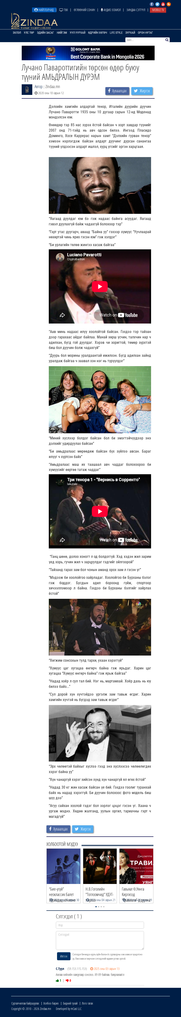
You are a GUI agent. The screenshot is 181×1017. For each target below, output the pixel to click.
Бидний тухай (70, 1003)
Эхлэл (17, 32)
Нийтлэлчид (45, 10)
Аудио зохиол (112, 10)
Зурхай (130, 32)
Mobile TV (158, 10)
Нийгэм (62, 32)
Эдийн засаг (45, 32)
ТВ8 (65, 10)
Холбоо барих (51, 1003)
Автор (39, 86)
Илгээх (63, 956)
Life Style (116, 32)
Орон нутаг (145, 32)
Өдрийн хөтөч (97, 32)
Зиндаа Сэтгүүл (136, 10)
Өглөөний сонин (84, 10)
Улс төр (29, 32)
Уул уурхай (77, 32)
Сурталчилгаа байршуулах (25, 1003)
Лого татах (87, 1003)
